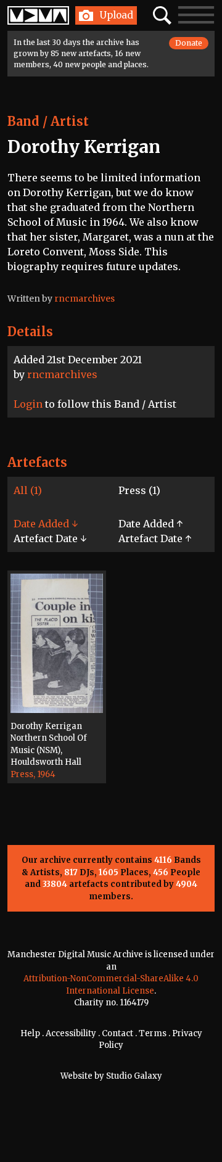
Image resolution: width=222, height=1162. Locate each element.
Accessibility (71, 1033)
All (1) (28, 490)
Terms (152, 1033)
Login (28, 404)
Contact (117, 1033)
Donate (188, 42)
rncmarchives (62, 374)
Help (30, 1033)
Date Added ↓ (46, 523)
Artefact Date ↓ (50, 538)
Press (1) (139, 490)
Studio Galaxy (134, 1076)
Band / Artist (48, 121)
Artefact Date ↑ (154, 538)
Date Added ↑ (150, 523)
